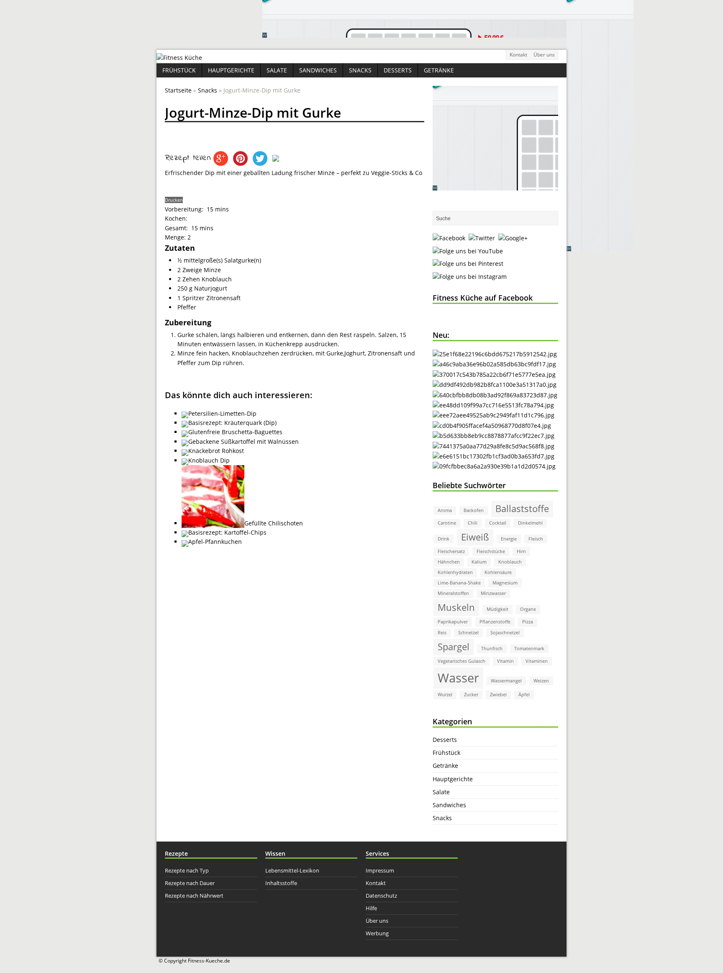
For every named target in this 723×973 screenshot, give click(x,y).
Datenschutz (381, 895)
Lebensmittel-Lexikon (292, 870)
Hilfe (371, 908)
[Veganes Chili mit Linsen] (495, 395)
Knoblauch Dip (209, 460)
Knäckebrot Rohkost (216, 451)
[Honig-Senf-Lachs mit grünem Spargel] (493, 405)
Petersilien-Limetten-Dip (222, 413)
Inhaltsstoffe (281, 883)
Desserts (398, 70)
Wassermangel (506, 681)
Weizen (541, 681)
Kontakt (518, 54)
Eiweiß (475, 537)
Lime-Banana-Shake (459, 583)
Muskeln (456, 607)
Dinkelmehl (530, 523)
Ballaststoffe (522, 508)
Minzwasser (493, 593)
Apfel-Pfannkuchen (215, 542)
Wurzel (445, 695)
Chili (472, 523)
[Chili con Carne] (494, 364)
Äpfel (524, 695)
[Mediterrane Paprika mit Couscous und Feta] (495, 354)
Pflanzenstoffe (494, 622)
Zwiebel (498, 695)
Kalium (479, 562)
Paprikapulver (453, 622)
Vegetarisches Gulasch (461, 661)
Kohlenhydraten (455, 572)
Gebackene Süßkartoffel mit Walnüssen (243, 441)
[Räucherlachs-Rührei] (492, 426)
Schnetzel (468, 633)
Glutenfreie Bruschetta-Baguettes (235, 432)
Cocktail (497, 523)
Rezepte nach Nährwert (194, 895)
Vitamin (505, 661)
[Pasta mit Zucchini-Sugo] (493, 415)
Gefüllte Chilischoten (273, 523)
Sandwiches (318, 70)
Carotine (447, 523)
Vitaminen (537, 661)
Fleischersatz (451, 551)
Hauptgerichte (231, 70)
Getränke (439, 70)
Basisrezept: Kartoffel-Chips (227, 532)
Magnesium (505, 583)
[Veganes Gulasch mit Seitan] (494, 374)
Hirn (521, 551)
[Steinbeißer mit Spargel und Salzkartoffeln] (494, 466)
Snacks (360, 70)
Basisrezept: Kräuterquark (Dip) (232, 423)
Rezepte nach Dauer (190, 883)
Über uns (544, 54)
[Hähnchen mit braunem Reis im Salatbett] (493, 456)
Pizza (527, 622)
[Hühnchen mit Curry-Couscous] (493, 446)
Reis (442, 633)
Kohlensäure (498, 572)
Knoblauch (510, 562)
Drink (443, 539)
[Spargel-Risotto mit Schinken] (493, 436)
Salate (277, 70)
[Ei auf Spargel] (494, 385)
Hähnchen (449, 562)
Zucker (471, 695)
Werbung (377, 933)
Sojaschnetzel (505, 633)
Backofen (474, 510)
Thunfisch (492, 648)
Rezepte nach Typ (187, 870)
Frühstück (179, 70)
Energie (509, 539)
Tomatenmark (529, 648)
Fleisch (535, 539)
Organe (528, 609)
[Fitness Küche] (179, 58)
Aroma (445, 510)
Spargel (453, 647)
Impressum (380, 870)
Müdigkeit (497, 609)
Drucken (174, 200)
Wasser (458, 677)
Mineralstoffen (453, 593)
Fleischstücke (491, 551)
